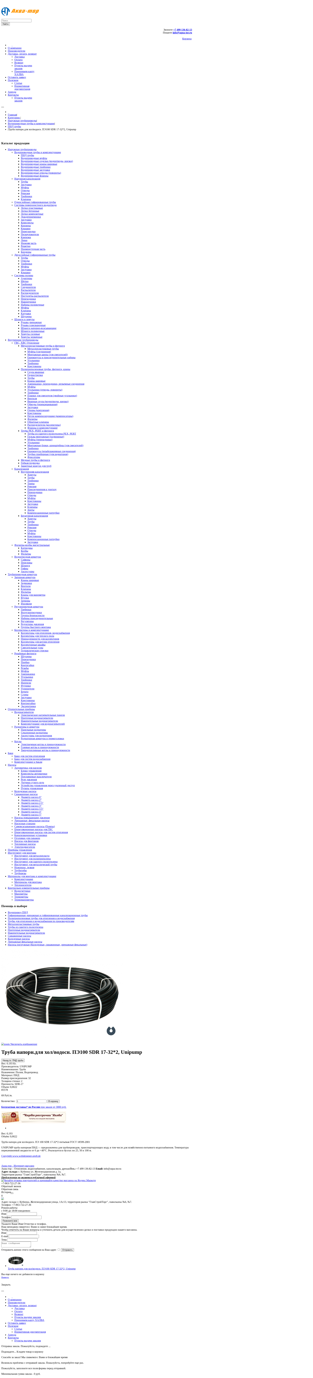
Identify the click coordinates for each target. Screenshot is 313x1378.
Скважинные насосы (19, 935)
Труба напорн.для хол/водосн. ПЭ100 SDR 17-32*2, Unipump (42, 1268)
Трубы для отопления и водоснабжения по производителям (41, 921)
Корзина (187, 38)
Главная (12, 114)
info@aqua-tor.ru (182, 32)
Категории (14, 117)
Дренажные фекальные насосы (25, 941)
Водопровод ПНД (18, 912)
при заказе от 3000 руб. (33, 1107)
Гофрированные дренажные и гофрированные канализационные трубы (48, 915)
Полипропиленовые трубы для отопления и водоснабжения (41, 918)
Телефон (6, 1217)
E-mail (4, 1236)
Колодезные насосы (19, 938)
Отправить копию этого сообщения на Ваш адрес (28, 1249)
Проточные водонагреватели (24, 930)
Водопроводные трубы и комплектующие (31, 123)
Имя (3, 1213)
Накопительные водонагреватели (26, 933)
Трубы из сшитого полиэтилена (25, 927)
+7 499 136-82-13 (182, 29)
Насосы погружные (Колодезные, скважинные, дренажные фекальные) (47, 944)
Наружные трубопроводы (22, 120)
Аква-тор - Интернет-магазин (17, 1165)
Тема (4, 1239)
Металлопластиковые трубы (23, 924)
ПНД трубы (14, 126)
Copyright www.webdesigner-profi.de (21, 1156)
